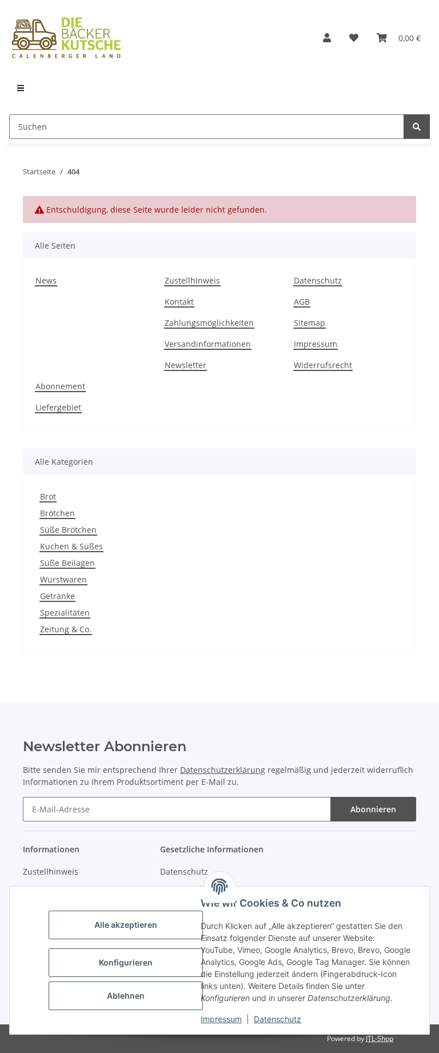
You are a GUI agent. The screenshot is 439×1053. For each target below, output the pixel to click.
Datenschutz (277, 1019)
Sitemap (309, 322)
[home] (66, 38)
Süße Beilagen (67, 562)
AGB (302, 301)
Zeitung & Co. (65, 629)
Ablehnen (126, 995)
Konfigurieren (126, 962)
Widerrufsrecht (323, 365)
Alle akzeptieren (125, 925)
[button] (327, 37)
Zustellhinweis (192, 280)
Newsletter (185, 365)
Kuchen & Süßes (71, 546)
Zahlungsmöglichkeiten (209, 322)
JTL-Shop (379, 1038)
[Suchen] (417, 126)
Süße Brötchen (68, 529)
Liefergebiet (58, 407)
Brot (48, 496)
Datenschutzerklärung (222, 769)
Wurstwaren (63, 579)
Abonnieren (373, 809)
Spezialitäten (65, 612)
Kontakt (179, 301)
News (46, 280)
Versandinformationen (208, 343)
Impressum (221, 1019)
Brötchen (57, 513)
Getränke (57, 596)
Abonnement (60, 386)
